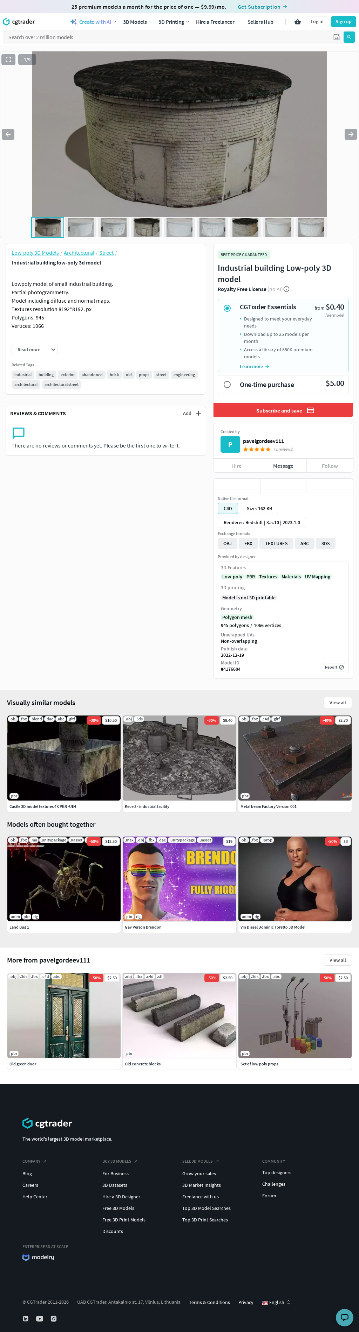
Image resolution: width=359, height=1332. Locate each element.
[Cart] (297, 21)
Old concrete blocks (143, 1063)
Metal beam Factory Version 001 (269, 806)
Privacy (245, 1302)
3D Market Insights (201, 1185)
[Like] (237, 486)
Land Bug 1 (19, 927)
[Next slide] (351, 134)
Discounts (112, 1231)
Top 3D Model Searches (206, 1208)
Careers (30, 1185)
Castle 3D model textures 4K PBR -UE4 (42, 806)
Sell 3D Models (197, 1161)
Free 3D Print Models (123, 1220)
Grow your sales (199, 1173)
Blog (27, 1173)
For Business (115, 1173)
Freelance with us (200, 1196)
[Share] (329, 486)
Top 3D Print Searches (205, 1220)
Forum (269, 1195)
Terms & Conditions (209, 1302)
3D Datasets (114, 1185)
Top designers (276, 1172)
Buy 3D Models (116, 1161)
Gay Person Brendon (143, 927)
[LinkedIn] (26, 1319)
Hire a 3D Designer (121, 1196)
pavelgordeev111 (263, 440)
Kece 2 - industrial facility (147, 806)
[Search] (349, 37)
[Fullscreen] (8, 59)
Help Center (34, 1196)
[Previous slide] (8, 134)
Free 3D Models (118, 1208)
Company (31, 1161)
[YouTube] (40, 1319)
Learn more (251, 366)
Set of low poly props (259, 1063)
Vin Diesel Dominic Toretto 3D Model (273, 927)
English (273, 1302)
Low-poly (232, 577)
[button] (336, 37)
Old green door (22, 1063)
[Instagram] (54, 1319)
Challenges (273, 1184)
